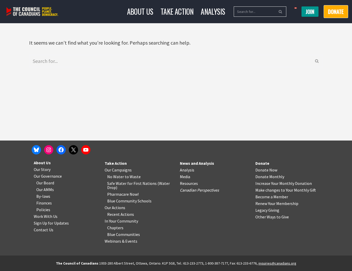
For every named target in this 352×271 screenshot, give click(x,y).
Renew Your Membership (276, 203)
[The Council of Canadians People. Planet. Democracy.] (32, 11)
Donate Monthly (269, 176)
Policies (43, 209)
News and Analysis (197, 163)
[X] (73, 149)
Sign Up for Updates (51, 223)
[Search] (280, 11)
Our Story (42, 169)
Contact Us (43, 229)
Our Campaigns (118, 170)
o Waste (134, 176)
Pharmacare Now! (123, 194)
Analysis (213, 11)
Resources (189, 183)
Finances (44, 203)
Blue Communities (123, 234)
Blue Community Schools (129, 200)
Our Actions (115, 207)
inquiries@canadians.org (277, 263)
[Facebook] (61, 149)
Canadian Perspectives (199, 190)
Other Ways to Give (272, 216)
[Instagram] (48, 149)
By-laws (43, 196)
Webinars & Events (121, 241)
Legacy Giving (267, 210)
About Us (140, 11)
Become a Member (271, 196)
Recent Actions (120, 214)
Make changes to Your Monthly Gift (285, 190)
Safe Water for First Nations (132, 183)
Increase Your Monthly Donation (283, 183)
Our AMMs (45, 189)
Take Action (177, 11)
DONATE (336, 11)
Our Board (45, 182)
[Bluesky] (36, 149)
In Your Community (121, 221)
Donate (262, 163)
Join (310, 11)
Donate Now (266, 170)
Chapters (115, 227)
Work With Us (45, 216)
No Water (116, 176)
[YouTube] (85, 149)
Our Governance (48, 176)
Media (185, 176)
